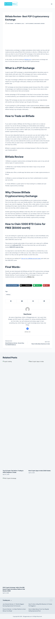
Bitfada (8, 294)
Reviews (43, 23)
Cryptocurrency (30, 23)
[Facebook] (10, 301)
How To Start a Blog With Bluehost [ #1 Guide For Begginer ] (40, 605)
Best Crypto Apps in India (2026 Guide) (40, 470)
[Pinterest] (33, 301)
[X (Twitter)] (22, 301)
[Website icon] (27, 329)
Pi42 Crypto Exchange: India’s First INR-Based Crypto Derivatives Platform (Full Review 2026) (14, 589)
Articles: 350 (27, 331)
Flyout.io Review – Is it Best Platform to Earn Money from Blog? (14, 610)
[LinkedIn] (44, 301)
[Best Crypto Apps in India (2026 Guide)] (40, 414)
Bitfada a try (30, 277)
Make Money (37, 23)
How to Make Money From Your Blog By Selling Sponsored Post (39, 610)
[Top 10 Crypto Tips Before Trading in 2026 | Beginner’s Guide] (14, 414)
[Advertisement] (27, 37)
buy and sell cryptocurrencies (42, 107)
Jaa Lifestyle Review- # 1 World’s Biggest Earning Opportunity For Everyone (13, 605)
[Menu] (51, 4)
